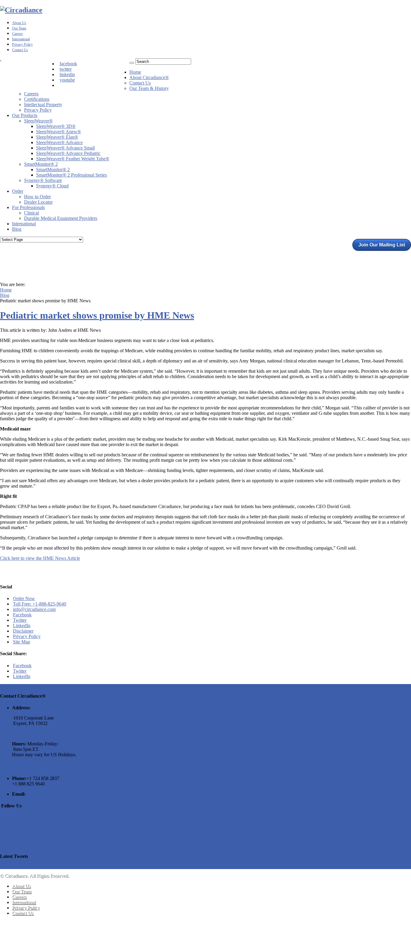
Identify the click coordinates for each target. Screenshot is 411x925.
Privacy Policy (22, 44)
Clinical (31, 212)
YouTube (20, 839)
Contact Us (20, 50)
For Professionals (28, 207)
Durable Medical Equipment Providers (60, 218)
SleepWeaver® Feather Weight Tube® (72, 158)
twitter (66, 69)
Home (135, 72)
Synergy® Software (43, 180)
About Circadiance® (149, 77)
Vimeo (18, 844)
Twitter (19, 620)
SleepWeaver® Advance (59, 142)
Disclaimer (23, 631)
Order (17, 191)
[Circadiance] (21, 10)
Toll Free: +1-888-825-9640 (39, 603)
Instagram (21, 822)
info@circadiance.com (34, 609)
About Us (19, 23)
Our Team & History (149, 88)
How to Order (37, 196)
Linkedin (20, 828)
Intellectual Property (43, 104)
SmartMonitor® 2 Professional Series (71, 174)
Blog (16, 229)
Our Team (19, 28)
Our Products (24, 115)
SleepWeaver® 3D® (56, 126)
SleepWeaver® (38, 120)
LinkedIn (21, 625)
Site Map (21, 641)
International (21, 39)
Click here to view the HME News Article (40, 558)
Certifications (36, 99)
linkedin (67, 74)
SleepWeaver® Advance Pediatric (68, 153)
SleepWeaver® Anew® (58, 131)
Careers (17, 34)
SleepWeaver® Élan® (57, 137)
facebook (68, 63)
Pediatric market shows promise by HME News (97, 315)
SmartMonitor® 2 (41, 164)
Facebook (22, 614)
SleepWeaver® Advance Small (65, 147)
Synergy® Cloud (52, 185)
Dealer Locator (38, 202)
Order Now (24, 598)
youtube (67, 79)
